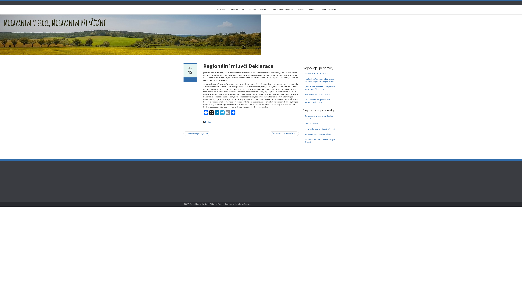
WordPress (239, 204)
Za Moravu (221, 9)
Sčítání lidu (264, 9)
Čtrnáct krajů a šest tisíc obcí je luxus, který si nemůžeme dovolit (320, 88)
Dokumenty (313, 9)
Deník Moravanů (237, 9)
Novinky (208, 122)
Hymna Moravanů (329, 9)
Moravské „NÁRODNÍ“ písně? (316, 73)
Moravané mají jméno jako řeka (318, 134)
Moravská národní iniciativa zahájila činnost (320, 140)
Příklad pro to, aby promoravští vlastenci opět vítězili (317, 100)
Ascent (248, 204)
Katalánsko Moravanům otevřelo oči (320, 129)
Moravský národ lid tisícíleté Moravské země (206, 204)
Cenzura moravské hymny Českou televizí (319, 117)
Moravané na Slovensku (283, 9)
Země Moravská (311, 123)
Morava (301, 9)
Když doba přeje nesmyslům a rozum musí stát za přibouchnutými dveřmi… (320, 80)
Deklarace (252, 9)
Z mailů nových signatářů (197, 133)
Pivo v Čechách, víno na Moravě (318, 94)
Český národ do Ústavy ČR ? (284, 133)
